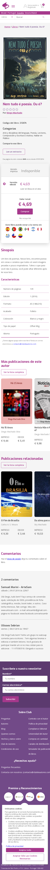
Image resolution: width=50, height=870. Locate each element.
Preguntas (5, 718)
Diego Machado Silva (10, 431)
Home (7, 26)
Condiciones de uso (10, 749)
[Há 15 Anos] (16, 401)
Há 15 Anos (7, 427)
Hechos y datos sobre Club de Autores (11, 741)
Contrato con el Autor (38, 718)
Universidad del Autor (38, 733)
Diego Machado (14, 112)
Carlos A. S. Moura (9, 524)
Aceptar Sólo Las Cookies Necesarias (25, 857)
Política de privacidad (14, 846)
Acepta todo (25, 850)
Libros (15, 26)
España (20, 12)
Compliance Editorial (37, 728)
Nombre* (7, 674)
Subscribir (10, 699)
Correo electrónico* (12, 685)
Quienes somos (8, 733)
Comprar (25, 211)
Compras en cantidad (38, 739)
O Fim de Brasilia (10, 520)
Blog (3, 728)
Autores (4, 723)
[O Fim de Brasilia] (16, 494)
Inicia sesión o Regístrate (33, 6)
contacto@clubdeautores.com (24, 344)
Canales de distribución (38, 744)
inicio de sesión (14, 558)
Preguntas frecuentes (10, 767)
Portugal (12, 12)
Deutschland (31, 12)
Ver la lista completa (14, 372)
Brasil (3, 12)
